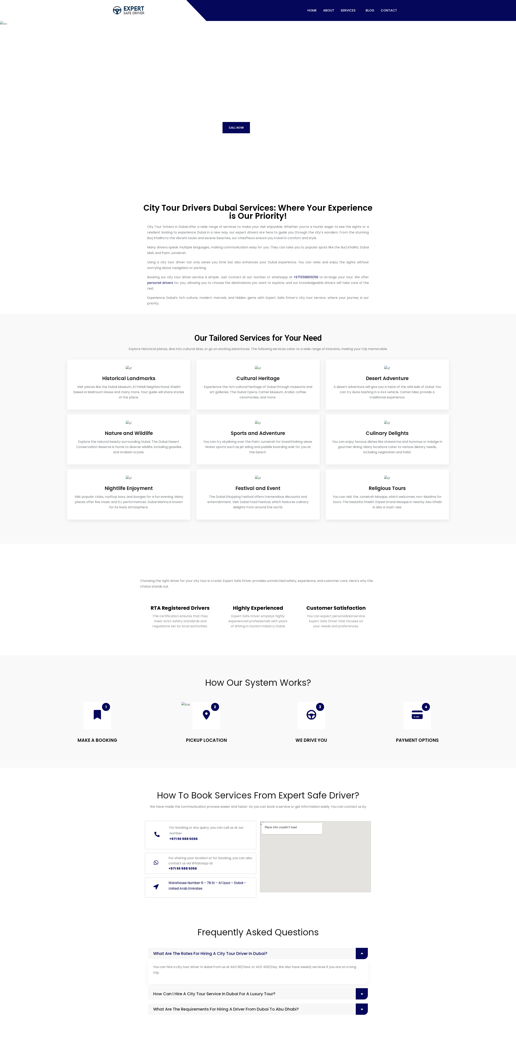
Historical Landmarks (128, 378)
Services (348, 10)
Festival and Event (257, 488)
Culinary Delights (387, 433)
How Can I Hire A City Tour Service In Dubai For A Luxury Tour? (214, 994)
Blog (370, 10)
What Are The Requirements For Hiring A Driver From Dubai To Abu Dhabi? (226, 1009)
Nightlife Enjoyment (129, 488)
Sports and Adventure (258, 433)
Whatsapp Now (274, 127)
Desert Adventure (387, 378)
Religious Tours (387, 488)
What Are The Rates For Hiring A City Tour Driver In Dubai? (210, 953)
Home (312, 10)
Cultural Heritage (258, 378)
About (328, 10)
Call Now (236, 128)
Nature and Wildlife (129, 433)
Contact (389, 10)
